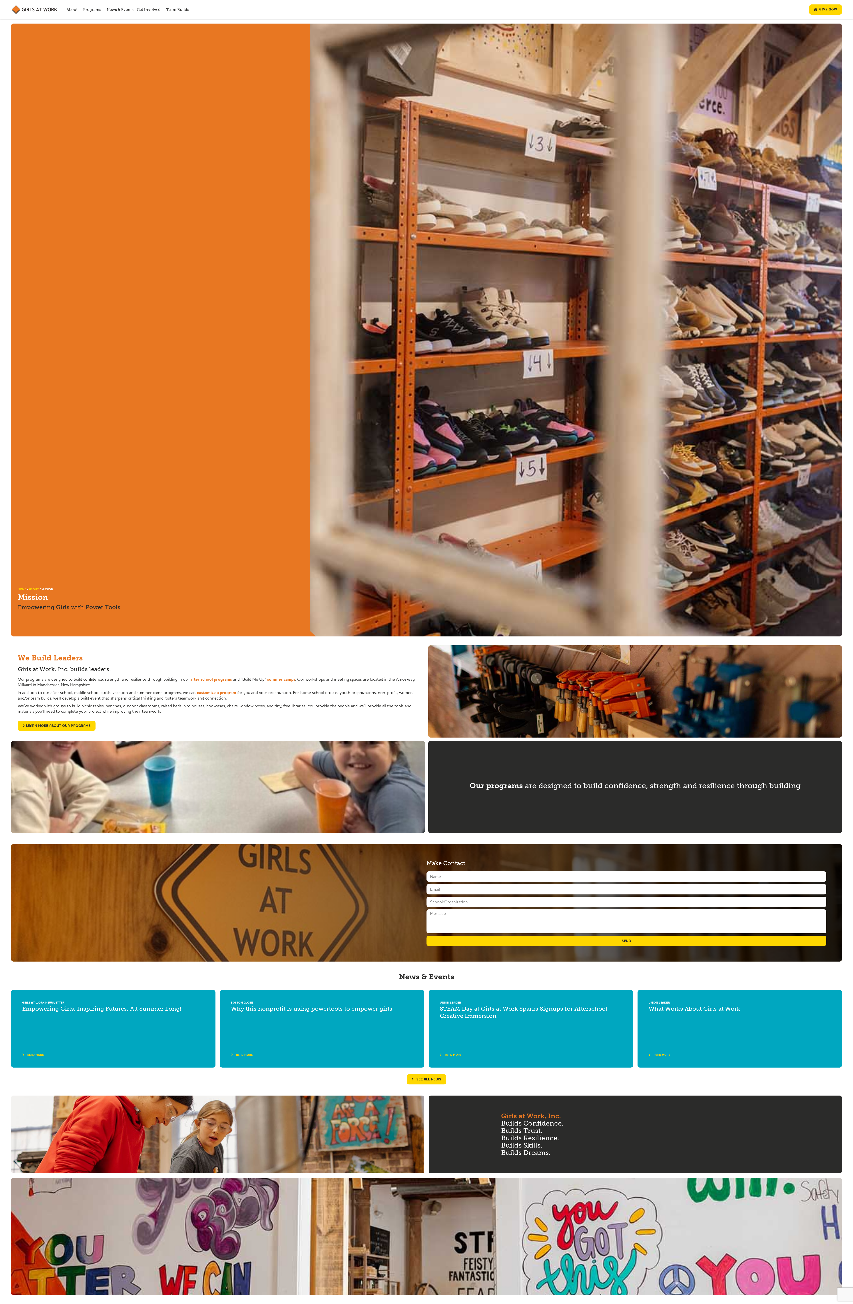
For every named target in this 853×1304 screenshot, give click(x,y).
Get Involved (149, 10)
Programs (92, 10)
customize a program (216, 693)
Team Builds (177, 10)
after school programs (210, 679)
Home (22, 589)
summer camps (281, 679)
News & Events (120, 10)
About (72, 10)
